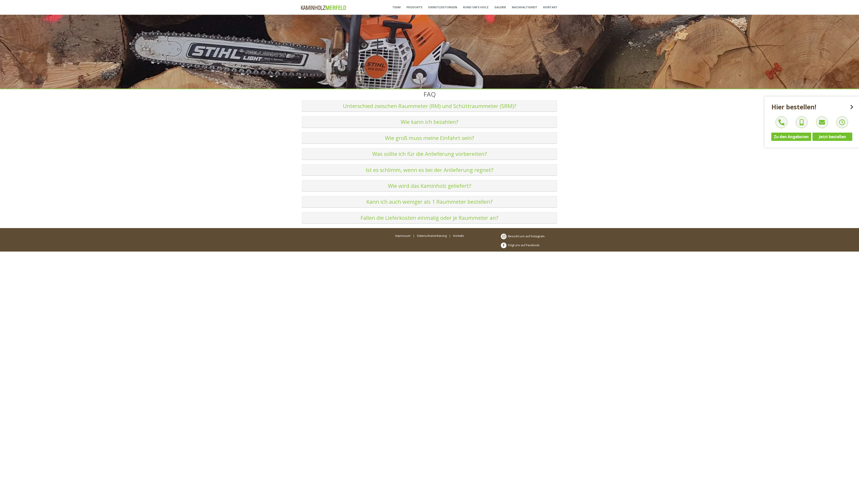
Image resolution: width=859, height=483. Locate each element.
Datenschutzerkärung (432, 236)
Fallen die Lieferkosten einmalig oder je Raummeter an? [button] (429, 217)
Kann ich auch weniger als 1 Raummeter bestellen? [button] (429, 201)
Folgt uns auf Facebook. (523, 245)
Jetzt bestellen (832, 136)
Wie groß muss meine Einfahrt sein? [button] (429, 138)
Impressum (402, 236)
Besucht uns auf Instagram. (526, 236)
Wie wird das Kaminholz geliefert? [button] (429, 185)
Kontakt (458, 236)
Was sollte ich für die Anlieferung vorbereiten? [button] (429, 153)
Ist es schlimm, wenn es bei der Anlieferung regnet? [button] (429, 170)
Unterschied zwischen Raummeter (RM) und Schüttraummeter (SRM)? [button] (429, 106)
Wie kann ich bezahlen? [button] (429, 121)
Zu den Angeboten (791, 136)
